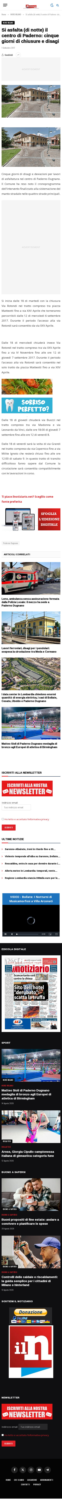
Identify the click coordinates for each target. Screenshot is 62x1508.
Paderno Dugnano (10, 543)
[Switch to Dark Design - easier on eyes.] (52, 5)
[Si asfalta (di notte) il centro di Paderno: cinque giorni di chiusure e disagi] (31, 101)
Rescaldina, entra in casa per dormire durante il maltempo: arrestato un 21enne (32, 865)
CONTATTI (25, 1484)
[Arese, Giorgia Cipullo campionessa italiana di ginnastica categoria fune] (31, 1126)
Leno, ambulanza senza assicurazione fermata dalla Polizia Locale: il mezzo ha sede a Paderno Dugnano (30, 602)
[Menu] (5, 5)
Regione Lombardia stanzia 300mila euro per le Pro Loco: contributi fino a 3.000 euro (31, 879)
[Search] (57, 5)
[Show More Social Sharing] (18, 54)
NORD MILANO (8, 22)
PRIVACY (37, 1484)
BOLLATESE (7, 1141)
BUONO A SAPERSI (10, 1209)
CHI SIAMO (19, 1480)
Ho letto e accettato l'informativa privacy (26, 1435)
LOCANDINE (32, 1480)
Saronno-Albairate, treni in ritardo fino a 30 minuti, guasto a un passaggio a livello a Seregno (32, 850)
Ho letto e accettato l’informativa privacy (26, 819)
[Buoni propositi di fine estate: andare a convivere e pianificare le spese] (31, 1194)
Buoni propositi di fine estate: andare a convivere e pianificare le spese (30, 1221)
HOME (8, 1480)
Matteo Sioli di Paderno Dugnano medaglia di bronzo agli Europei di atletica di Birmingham (29, 745)
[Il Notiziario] (31, 5)
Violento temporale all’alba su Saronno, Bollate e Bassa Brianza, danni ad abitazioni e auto (32, 858)
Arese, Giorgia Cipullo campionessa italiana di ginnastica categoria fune (28, 1154)
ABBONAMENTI (46, 1480)
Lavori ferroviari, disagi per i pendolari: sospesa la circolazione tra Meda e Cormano (29, 650)
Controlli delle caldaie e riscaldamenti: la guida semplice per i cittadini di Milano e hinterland (30, 1281)
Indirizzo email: (10, 1426)
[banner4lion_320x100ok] (27, 386)
